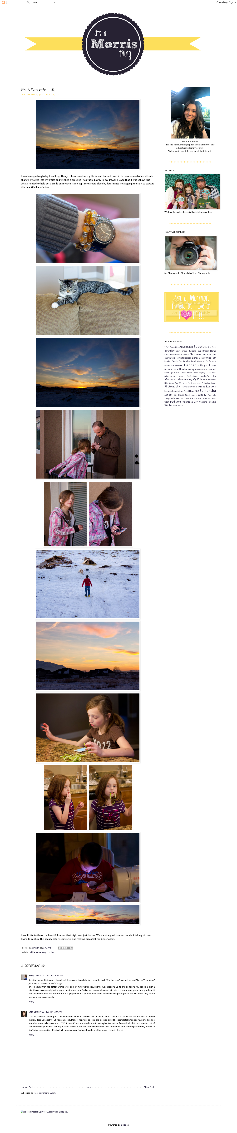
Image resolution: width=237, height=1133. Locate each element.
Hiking (201, 365)
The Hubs (212, 395)
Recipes (168, 391)
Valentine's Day (190, 402)
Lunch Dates (180, 373)
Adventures (186, 347)
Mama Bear (192, 373)
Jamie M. (36, 948)
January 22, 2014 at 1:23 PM (49, 975)
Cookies (175, 358)
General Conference (206, 361)
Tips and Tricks (200, 399)
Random (211, 386)
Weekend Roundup (207, 402)
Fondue (186, 361)
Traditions (175, 401)
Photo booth (211, 383)
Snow (187, 395)
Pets (204, 383)
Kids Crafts (202, 370)
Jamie (38, 952)
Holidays (211, 365)
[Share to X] (65, 948)
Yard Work (178, 406)
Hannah (190, 365)
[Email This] (59, 948)
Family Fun (177, 361)
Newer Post (27, 1087)
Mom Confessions (188, 376)
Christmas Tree (209, 354)
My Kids (197, 379)
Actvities (175, 347)
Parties (191, 383)
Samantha (208, 391)
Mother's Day (208, 376)
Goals (167, 366)
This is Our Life (186, 399)
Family (167, 361)
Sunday (202, 394)
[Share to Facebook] (68, 948)
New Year (207, 380)
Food (193, 361)
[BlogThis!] (62, 948)
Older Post (149, 1087)
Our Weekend (181, 383)
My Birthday (186, 380)
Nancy (32, 975)
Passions (197, 383)
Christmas (195, 354)
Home (88, 1087)
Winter (168, 405)
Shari (31, 1012)
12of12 (167, 347)
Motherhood (172, 379)
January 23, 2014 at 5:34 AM (48, 1012)
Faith (214, 358)
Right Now (189, 391)
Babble (32, 952)
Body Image (181, 351)
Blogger (124, 1125)
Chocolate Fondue (181, 355)
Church (167, 358)
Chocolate (169, 355)
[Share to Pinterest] (71, 948)
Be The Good (210, 347)
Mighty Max (205, 373)
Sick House (179, 395)
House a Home (171, 369)
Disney (195, 358)
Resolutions (177, 391)
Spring (194, 395)
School (168, 394)
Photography (172, 386)
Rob (196, 391)
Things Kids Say (171, 398)
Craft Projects (185, 358)
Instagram (193, 369)
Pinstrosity (185, 387)
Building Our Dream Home (202, 351)
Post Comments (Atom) (45, 1093)
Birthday (169, 350)
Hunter (183, 369)
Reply (31, 1002)
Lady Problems (48, 952)
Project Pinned (197, 387)
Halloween (176, 365)
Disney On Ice (205, 358)
